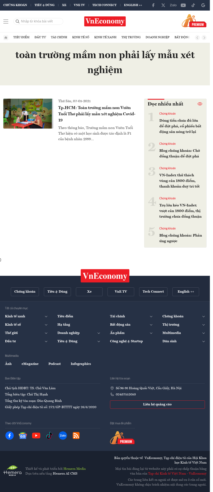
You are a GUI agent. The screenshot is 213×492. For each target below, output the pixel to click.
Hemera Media (74, 469)
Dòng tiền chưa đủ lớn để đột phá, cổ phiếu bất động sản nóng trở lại (180, 126)
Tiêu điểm (21, 37)
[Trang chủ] (5, 37)
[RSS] (76, 435)
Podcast (54, 364)
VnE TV (79, 5)
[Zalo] (173, 5)
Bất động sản (186, 37)
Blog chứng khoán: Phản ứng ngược (180, 238)
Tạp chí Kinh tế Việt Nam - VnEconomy (177, 473)
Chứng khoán (15, 5)
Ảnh (8, 364)
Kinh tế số (80, 37)
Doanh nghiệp (158, 37)
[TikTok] (193, 5)
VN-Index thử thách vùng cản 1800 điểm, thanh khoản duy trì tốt (179, 180)
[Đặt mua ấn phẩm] (194, 20)
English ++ (133, 5)
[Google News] (203, 5)
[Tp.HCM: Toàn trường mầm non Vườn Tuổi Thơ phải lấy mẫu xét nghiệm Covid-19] (28, 114)
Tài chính (59, 37)
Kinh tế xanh (105, 37)
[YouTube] (183, 5)
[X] (163, 5)
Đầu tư (40, 37)
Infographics (81, 364)
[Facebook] (153, 5)
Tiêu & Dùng (44, 5)
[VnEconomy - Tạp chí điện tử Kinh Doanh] (105, 275)
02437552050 (126, 394)
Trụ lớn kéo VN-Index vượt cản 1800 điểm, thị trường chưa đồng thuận (180, 211)
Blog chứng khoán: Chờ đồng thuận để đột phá (179, 153)
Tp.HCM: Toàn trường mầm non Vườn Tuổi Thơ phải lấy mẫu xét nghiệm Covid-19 (96, 114)
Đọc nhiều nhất (165, 104)
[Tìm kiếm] (17, 21)
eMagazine (30, 364)
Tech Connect (104, 5)
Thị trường (131, 37)
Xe (64, 5)
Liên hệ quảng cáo (157, 404)
